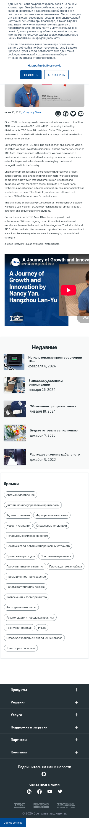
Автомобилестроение (20, 494)
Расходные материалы (21, 607)
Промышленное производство (26, 576)
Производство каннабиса (65, 566)
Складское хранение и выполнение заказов (34, 637)
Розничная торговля (19, 627)
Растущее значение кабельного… (56, 454)
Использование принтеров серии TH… (55, 359)
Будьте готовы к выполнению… (55, 430)
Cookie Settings (13, 822)
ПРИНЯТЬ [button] (31, 75)
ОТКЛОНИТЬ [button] (56, 75)
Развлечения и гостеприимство (26, 597)
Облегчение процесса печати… (54, 406)
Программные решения (56, 556)
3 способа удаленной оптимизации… (46, 382)
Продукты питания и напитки (25, 566)
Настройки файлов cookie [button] (44, 65)
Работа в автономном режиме (25, 586)
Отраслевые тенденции (51, 525)
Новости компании (18, 525)
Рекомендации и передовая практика (30, 617)
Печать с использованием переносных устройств (38, 545)
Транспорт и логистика (20, 648)
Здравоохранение (18, 515)
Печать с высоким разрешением (27, 535)
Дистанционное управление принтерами (32, 505)
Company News (32, 112)
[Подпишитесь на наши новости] (44, 774)
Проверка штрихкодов (20, 556)
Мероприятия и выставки (52, 515)
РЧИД (42, 627)
